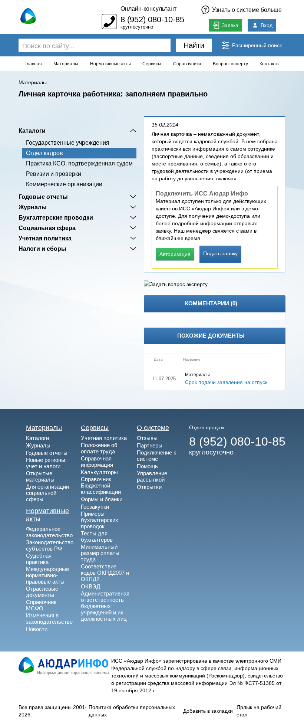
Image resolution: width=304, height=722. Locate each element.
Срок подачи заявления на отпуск (226, 382)
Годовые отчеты (43, 196)
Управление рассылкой (152, 476)
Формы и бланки (101, 499)
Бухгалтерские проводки (56, 217)
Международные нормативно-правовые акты (47, 575)
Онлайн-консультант (148, 9)
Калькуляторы (99, 472)
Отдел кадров (44, 153)
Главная (33, 63)
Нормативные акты (110, 63)
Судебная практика (39, 558)
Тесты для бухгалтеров (97, 536)
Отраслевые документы (42, 591)
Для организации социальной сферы (47, 492)
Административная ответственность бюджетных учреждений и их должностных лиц (105, 606)
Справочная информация (97, 461)
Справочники (187, 63)
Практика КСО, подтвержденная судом (79, 163)
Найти (194, 45)
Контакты (270, 63)
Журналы (33, 207)
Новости (36, 629)
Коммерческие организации (64, 184)
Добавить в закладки (208, 711)
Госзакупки (95, 506)
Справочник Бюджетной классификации (101, 485)
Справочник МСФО (41, 605)
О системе (153, 427)
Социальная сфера (47, 227)
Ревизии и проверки (53, 174)
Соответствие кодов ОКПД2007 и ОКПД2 (105, 572)
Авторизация (175, 254)
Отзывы (147, 438)
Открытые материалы (40, 476)
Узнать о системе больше (247, 10)
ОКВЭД (90, 586)
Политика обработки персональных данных (132, 711)
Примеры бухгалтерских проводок (99, 520)
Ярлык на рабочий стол (259, 711)
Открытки (149, 487)
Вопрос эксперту (230, 63)
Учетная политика (45, 238)
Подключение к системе (156, 455)
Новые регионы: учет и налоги (46, 463)
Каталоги (32, 130)
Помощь (147, 466)
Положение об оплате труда (99, 448)
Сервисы (151, 63)
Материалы (65, 63)
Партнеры (149, 445)
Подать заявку (220, 253)
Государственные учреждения (67, 143)
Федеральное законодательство (49, 532)
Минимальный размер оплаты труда (100, 553)
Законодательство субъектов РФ (49, 545)
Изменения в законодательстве (49, 618)
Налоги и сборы (42, 248)
